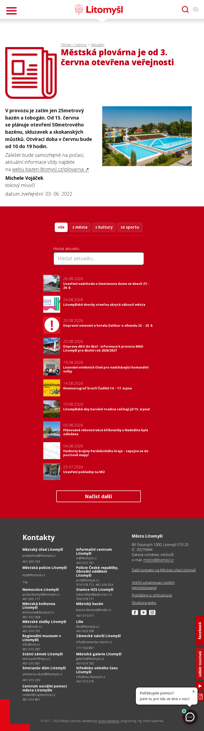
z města (79, 227)
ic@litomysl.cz (86, 558)
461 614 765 (85, 663)
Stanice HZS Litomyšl (94, 589)
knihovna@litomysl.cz (38, 612)
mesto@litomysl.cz (159, 559)
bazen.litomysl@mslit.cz (93, 610)
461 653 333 (31, 561)
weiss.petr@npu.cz (36, 659)
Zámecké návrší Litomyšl (98, 635)
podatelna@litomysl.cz (39, 555)
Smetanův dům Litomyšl (44, 668)
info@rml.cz (31, 644)
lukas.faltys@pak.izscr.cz (94, 594)
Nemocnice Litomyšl (40, 589)
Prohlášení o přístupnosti (152, 595)
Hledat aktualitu (66, 248)
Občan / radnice (74, 44)
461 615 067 (31, 663)
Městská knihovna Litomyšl (38, 605)
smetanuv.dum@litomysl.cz (42, 674)
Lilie (79, 621)
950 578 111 (85, 599)
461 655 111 (31, 599)
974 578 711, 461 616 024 (94, 584)
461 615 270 (85, 681)
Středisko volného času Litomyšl (97, 670)
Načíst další (98, 496)
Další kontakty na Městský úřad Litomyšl (164, 570)
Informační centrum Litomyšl (94, 551)
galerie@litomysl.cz (90, 659)
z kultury (104, 227)
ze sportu (130, 227)
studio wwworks (108, 721)
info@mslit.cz (32, 626)
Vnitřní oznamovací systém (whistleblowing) (153, 585)
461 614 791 (31, 631)
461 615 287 (31, 649)
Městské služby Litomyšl (44, 621)
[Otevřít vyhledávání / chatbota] (185, 9)
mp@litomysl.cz (33, 575)
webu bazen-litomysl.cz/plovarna (48, 169)
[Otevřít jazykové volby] (195, 9)
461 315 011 (85, 615)
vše (61, 227)
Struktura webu (144, 602)
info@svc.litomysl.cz (90, 677)
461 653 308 (85, 631)
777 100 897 (85, 648)
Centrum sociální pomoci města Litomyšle (44, 688)
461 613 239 (31, 680)
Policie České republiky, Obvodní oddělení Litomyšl (97, 571)
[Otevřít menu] (11, 10)
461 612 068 (31, 617)
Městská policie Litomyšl (44, 567)
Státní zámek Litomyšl (42, 654)
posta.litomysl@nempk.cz (41, 594)
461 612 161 (85, 562)
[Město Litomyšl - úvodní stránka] (99, 9)
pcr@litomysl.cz (87, 580)
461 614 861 (31, 699)
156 (25, 582)
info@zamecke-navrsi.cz (94, 642)
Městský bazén (89, 603)
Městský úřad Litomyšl (42, 549)
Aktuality (97, 44)
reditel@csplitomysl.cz (38, 695)
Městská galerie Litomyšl (98, 654)
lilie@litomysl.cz (87, 626)
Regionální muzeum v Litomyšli (41, 637)
